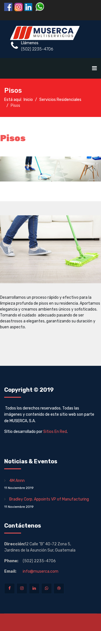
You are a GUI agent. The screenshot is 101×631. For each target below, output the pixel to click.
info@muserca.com (40, 571)
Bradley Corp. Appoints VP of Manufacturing (46, 502)
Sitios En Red (55, 431)
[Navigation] (94, 68)
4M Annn (19, 484)
